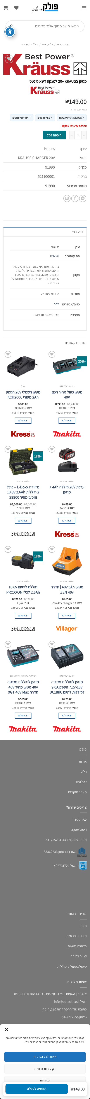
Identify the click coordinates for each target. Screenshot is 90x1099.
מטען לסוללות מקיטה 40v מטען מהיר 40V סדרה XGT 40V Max (23, 687)
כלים (56, 304)
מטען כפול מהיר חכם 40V (67, 394)
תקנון (83, 925)
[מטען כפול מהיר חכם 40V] (67, 366)
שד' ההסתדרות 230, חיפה (60, 1009)
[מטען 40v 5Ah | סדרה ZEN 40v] (67, 561)
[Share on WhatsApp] (82, 198)
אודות (83, 761)
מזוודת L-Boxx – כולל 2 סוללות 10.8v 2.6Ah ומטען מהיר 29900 (23, 492)
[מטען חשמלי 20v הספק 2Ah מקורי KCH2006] (23, 366)
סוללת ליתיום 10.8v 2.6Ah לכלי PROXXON (23, 589)
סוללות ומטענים (29, 44)
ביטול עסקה (79, 829)
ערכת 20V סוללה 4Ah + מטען (67, 489)
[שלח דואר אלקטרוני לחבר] (67, 198)
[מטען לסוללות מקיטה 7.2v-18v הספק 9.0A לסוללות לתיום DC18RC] (67, 656)
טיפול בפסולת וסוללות (72, 966)
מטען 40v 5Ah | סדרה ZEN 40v (67, 589)
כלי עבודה (47, 44)
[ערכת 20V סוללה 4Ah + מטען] (67, 461)
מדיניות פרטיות (76, 936)
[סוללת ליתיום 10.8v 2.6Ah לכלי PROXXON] (23, 561)
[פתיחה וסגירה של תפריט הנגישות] (10, 32)
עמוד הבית (63, 44)
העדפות (45, 1081)
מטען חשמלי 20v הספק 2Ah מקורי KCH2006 (23, 394)
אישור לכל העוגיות (45, 1057)
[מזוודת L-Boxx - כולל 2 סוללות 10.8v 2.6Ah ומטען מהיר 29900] (23, 461)
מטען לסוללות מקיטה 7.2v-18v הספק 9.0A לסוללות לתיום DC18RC (67, 687)
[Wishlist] (16, 7)
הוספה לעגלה (36, 1089)
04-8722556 (70, 1017)
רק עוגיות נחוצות (44, 1069)
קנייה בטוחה (79, 956)
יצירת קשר (80, 819)
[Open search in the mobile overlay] (45, 26)
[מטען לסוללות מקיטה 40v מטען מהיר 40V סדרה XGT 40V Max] (23, 656)
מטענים (54, 256)
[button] (6, 1029)
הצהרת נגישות (77, 946)
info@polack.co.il (67, 1001)
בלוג (84, 771)
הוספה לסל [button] (67, 420)
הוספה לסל (54, 135)
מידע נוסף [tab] (77, 232)
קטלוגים (81, 781)
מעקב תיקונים (77, 792)
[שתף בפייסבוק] (74, 198)
